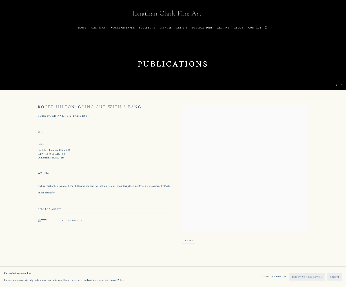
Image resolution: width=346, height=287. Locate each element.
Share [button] (189, 240)
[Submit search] (266, 27)
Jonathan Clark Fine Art (173, 13)
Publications (202, 27)
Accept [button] (335, 276)
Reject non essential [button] (307, 276)
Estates (166, 27)
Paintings (98, 27)
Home (82, 27)
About (239, 27)
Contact (255, 27)
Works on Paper (122, 27)
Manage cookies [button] (273, 276)
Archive (223, 27)
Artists (182, 27)
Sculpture (147, 27)
